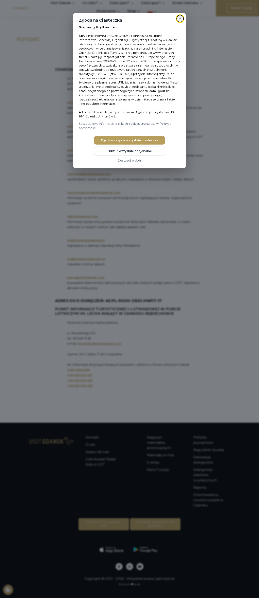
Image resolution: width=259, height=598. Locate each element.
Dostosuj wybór (129, 160)
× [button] (180, 18)
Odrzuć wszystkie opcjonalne (129, 151)
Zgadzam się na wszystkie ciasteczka (129, 140)
